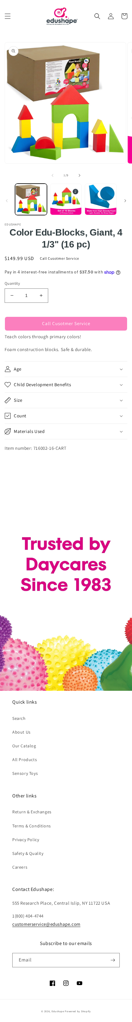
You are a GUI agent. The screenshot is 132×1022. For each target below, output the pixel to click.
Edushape (58, 1011)
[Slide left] (52, 175)
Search (19, 718)
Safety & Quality (28, 853)
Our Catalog (24, 746)
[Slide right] (79, 175)
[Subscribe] (112, 960)
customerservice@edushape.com (46, 924)
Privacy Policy (25, 839)
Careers (19, 867)
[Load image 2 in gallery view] (66, 199)
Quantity (12, 283)
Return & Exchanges (32, 812)
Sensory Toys (25, 773)
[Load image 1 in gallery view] (31, 199)
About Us (21, 732)
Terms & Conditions (31, 826)
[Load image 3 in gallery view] (101, 199)
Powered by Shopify (78, 1011)
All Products (24, 759)
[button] (7, 16)
